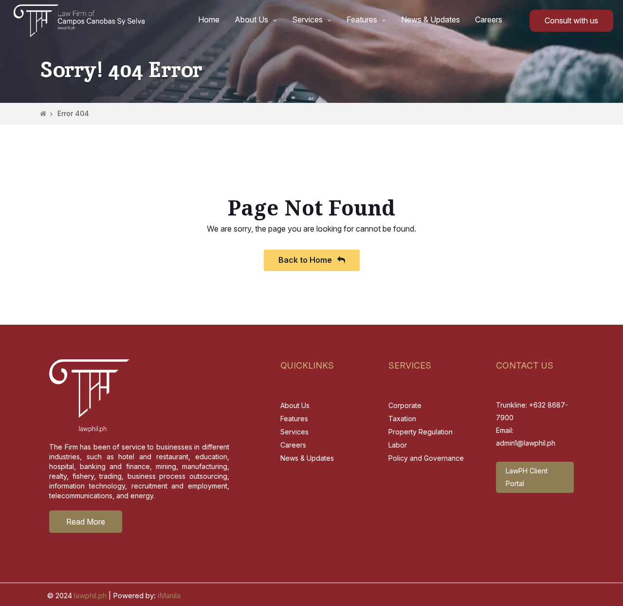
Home (209, 19)
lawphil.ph (90, 595)
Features (362, 19)
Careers (488, 19)
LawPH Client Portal (527, 477)
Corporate (404, 405)
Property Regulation (420, 432)
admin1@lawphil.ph (525, 443)
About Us (251, 19)
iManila (169, 595)
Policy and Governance (426, 458)
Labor (397, 445)
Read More (85, 522)
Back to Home (306, 260)
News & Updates (430, 19)
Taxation (402, 418)
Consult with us (571, 20)
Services (307, 19)
